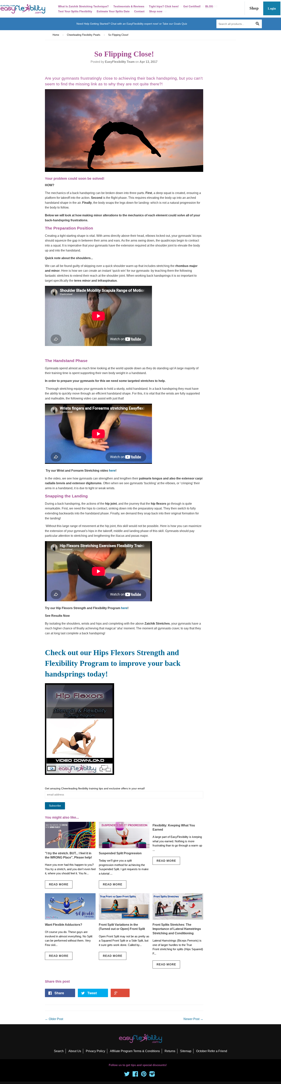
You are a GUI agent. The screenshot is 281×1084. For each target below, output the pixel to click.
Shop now (155, 11)
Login (272, 8)
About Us (74, 1051)
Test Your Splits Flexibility (75, 11)
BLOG (209, 6)
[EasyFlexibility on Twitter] (127, 1075)
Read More (58, 884)
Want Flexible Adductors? (63, 924)
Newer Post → (193, 1019)
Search (59, 1051)
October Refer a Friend (211, 1051)
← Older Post (54, 1019)
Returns (170, 1051)
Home (56, 34)
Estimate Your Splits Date (113, 11)
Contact (139, 11)
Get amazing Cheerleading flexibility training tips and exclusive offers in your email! (95, 788)
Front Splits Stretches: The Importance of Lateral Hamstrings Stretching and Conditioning (177, 929)
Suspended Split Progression (120, 853)
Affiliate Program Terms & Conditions (135, 1051)
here (112, 470)
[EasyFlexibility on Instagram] (152, 1075)
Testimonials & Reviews (128, 6)
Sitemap (185, 1051)
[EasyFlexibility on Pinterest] (144, 1075)
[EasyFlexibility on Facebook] (135, 1075)
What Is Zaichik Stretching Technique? (83, 6)
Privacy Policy (95, 1051)
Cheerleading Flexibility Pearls (83, 34)
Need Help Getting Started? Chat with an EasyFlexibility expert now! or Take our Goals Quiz (131, 23)
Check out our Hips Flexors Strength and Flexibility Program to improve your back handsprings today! (112, 663)
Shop (254, 8)
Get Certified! (192, 6)
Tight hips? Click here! (164, 6)
